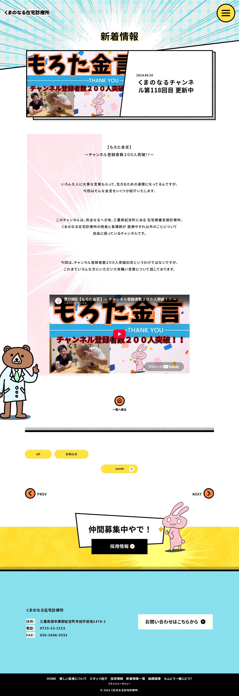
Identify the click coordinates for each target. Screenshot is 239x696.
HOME (51, 678)
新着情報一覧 (135, 678)
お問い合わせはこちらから (171, 621)
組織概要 (154, 678)
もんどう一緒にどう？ (178, 678)
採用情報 (119, 546)
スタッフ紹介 (99, 678)
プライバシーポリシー (119, 683)
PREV (42, 494)
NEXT (197, 494)
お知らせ (71, 454)
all (38, 454)
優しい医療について (73, 678)
